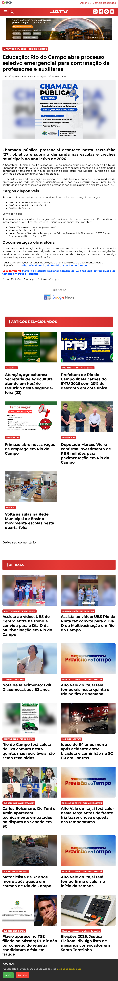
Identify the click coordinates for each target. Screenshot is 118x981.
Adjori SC (85, 2)
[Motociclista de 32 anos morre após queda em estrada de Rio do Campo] (29, 866)
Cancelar (22, 975)
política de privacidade (69, 968)
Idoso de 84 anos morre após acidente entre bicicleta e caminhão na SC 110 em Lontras (87, 751)
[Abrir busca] (12, 12)
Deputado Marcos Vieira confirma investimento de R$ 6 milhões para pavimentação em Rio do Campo (86, 453)
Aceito (8, 975)
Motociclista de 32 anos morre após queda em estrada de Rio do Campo (26, 881)
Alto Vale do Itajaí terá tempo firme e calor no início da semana (83, 881)
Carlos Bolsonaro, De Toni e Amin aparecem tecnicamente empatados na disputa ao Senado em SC (28, 817)
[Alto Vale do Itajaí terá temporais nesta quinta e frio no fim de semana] (88, 674)
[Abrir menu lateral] (5, 12)
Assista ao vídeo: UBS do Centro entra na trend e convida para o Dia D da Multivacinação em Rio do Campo (27, 625)
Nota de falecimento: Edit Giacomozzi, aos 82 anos (26, 687)
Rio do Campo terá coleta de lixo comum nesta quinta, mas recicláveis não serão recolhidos (28, 751)
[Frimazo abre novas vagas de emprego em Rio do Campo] (31, 432)
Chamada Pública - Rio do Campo (25, 48)
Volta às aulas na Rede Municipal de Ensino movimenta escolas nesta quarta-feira (29, 521)
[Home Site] (59, 12)
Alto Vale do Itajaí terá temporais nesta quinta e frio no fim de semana (85, 689)
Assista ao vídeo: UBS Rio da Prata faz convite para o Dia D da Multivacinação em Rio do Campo (88, 623)
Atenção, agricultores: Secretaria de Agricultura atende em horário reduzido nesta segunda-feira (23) (29, 383)
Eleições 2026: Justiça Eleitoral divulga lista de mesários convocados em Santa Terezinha (85, 943)
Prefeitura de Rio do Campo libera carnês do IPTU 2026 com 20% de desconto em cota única (84, 381)
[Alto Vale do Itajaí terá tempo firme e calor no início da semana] (88, 866)
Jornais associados (104, 2)
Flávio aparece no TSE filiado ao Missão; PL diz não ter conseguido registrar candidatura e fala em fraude (29, 945)
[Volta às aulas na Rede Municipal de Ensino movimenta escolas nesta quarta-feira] (31, 502)
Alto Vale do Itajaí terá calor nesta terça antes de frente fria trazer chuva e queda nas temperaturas (87, 815)
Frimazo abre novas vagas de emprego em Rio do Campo (30, 449)
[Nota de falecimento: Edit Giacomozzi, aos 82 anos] (29, 674)
